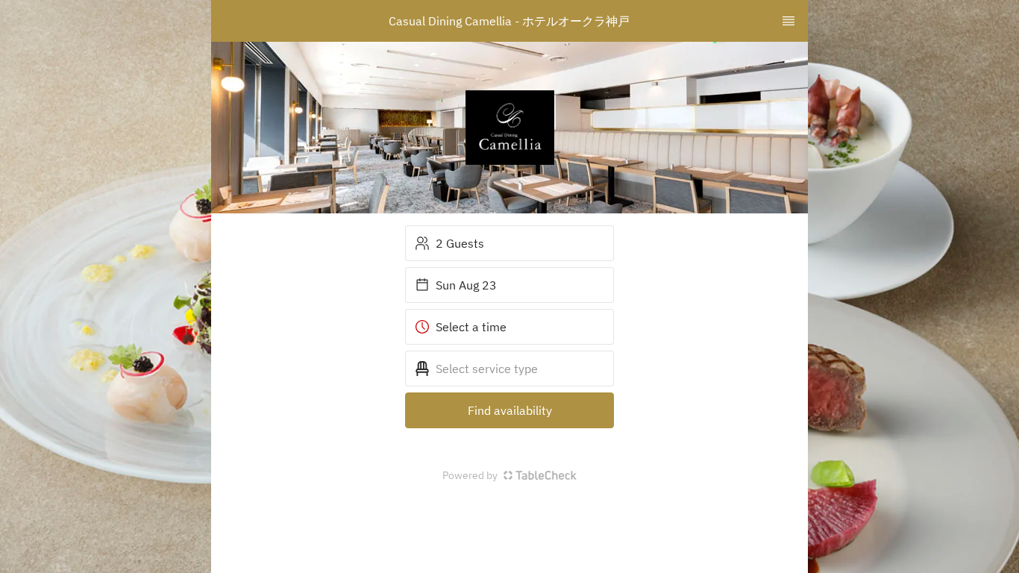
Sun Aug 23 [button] (466, 285)
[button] (509, 368)
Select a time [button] (471, 326)
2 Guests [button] (460, 243)
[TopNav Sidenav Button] (788, 20)
